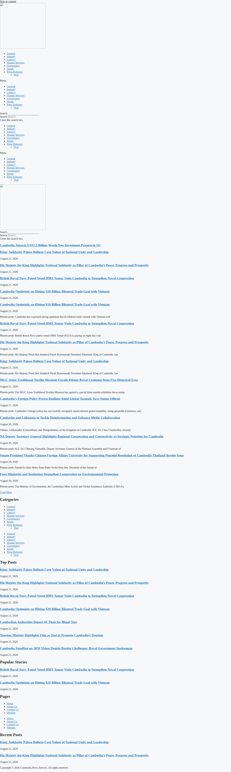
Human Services (15, 62)
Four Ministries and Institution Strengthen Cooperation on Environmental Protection (59, 474)
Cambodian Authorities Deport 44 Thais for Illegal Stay (38, 622)
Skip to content (8, 1)
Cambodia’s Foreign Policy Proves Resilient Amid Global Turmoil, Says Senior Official (60, 398)
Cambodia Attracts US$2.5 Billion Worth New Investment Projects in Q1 (50, 245)
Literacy (11, 59)
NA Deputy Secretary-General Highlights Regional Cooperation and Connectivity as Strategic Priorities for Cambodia (81, 436)
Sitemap (11, 712)
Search (3, 116)
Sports (10, 68)
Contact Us (13, 709)
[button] (115, 80)
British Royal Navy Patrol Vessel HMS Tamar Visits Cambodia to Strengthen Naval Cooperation (67, 278)
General (11, 53)
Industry (11, 56)
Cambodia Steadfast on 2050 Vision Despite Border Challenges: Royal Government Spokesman (66, 648)
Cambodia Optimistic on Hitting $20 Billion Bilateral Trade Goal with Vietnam (55, 291)
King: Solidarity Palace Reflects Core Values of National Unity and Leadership (54, 252)
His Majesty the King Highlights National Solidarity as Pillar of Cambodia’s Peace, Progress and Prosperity (74, 265)
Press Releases (14, 71)
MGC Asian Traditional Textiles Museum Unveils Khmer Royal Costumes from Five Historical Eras (69, 380)
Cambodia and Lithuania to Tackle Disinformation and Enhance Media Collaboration (60, 417)
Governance (13, 65)
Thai (16, 74)
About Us (12, 706)
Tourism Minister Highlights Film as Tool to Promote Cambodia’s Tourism (51, 635)
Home (10, 703)
